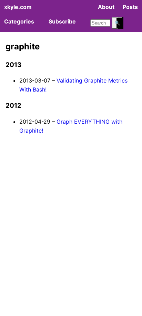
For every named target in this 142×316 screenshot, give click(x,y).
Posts (130, 6)
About (106, 6)
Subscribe (62, 21)
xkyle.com (18, 6)
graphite (23, 46)
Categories (19, 21)
